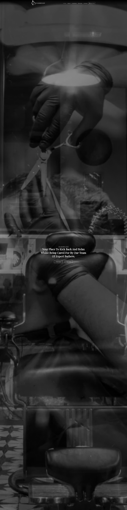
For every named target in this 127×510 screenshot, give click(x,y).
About (69, 3)
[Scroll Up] (125, 506)
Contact (86, 3)
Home (64, 3)
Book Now (92, 3)
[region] (63, 255)
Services (80, 3)
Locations (74, 3)
